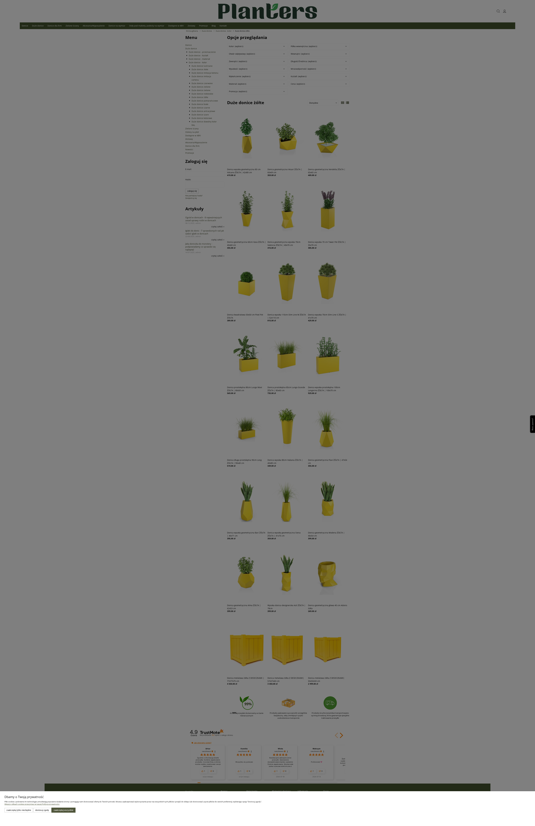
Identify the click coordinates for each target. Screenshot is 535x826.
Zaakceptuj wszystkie (63, 810)
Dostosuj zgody (42, 810)
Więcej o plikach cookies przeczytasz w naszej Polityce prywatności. (32, 804)
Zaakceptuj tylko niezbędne (18, 810)
